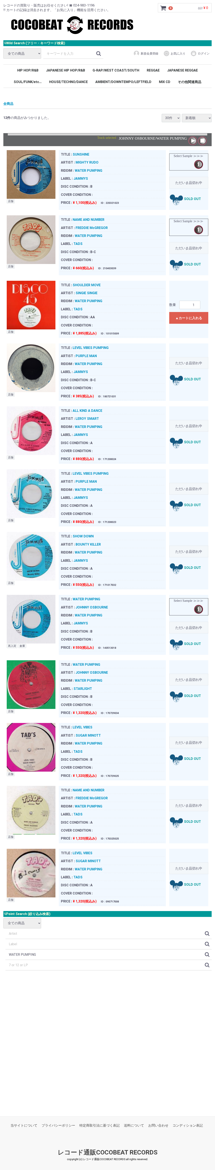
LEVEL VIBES (82, 727)
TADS (78, 244)
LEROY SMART (87, 419)
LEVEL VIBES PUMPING (91, 348)
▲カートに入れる (188, 318)
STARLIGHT (82, 688)
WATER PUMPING (88, 170)
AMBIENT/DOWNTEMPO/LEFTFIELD (123, 82)
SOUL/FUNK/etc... (28, 82)
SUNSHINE (81, 154)
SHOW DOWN (83, 536)
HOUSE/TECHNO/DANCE (68, 82)
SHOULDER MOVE (87, 285)
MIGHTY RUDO (87, 162)
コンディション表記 (188, 1125)
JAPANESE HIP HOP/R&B (65, 70)
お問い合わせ (158, 1125)
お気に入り (178, 53)
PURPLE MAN (86, 356)
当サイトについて (23, 1125)
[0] (163, 8)
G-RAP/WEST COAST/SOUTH (116, 70)
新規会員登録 (149, 53)
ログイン (204, 53)
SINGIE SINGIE (86, 293)
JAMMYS (80, 179)
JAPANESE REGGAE (182, 70)
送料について (134, 1125)
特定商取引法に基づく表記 (99, 1125)
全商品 (8, 104)
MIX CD (164, 82)
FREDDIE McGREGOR (92, 228)
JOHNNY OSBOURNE (92, 607)
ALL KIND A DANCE (87, 411)
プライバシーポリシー (58, 1125)
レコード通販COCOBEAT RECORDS (107, 1152)
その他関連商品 (189, 82)
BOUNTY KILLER (88, 544)
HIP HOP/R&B (27, 70)
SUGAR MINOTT (88, 735)
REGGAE (153, 70)
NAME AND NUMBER (88, 220)
